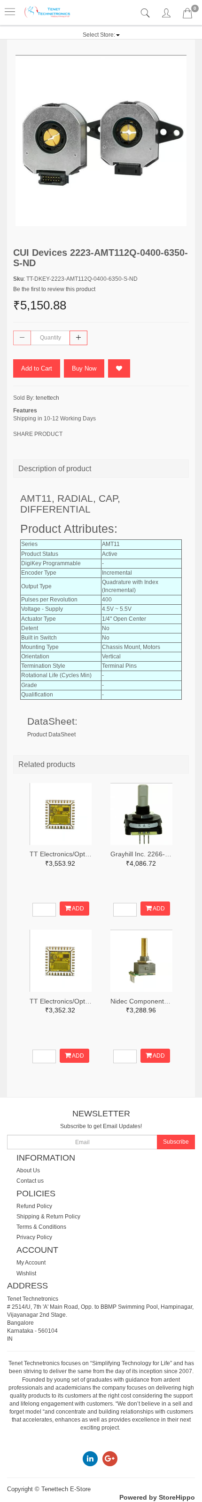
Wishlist (26, 1273)
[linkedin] (90, 1458)
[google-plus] (109, 1458)
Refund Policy (34, 1206)
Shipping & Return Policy (48, 1216)
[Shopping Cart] (187, 15)
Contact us (30, 1181)
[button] (101, 35)
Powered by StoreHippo (157, 1497)
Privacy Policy (34, 1237)
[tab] (146, 13)
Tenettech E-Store (66, 1489)
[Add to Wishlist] (119, 368)
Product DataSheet (51, 734)
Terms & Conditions (41, 1227)
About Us (28, 1170)
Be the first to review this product (54, 289)
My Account (31, 1262)
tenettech (47, 398)
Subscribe (176, 1141)
